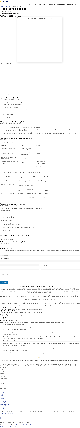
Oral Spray (3, 401)
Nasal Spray (3, 403)
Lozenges (3, 407)
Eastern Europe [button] (33, 298)
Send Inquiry (4, 282)
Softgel (2, 395)
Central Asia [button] (47, 298)
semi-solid (3, 397)
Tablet (2, 392)
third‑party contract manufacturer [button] (32, 302)
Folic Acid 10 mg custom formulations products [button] (59, 291)
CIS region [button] (46, 296)
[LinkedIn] (40, 415)
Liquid (2, 409)
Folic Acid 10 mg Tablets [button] (43, 288)
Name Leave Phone (5, 258)
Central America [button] (40, 295)
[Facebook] (40, 416)
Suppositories (4, 394)
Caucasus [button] (41, 298)
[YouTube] (40, 419)
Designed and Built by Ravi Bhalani (8, 426)
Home (1, 6)
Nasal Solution (4, 404)
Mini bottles (3, 406)
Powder (2, 398)
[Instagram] (40, 418)
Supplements (7, 6)
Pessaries (3, 400)
